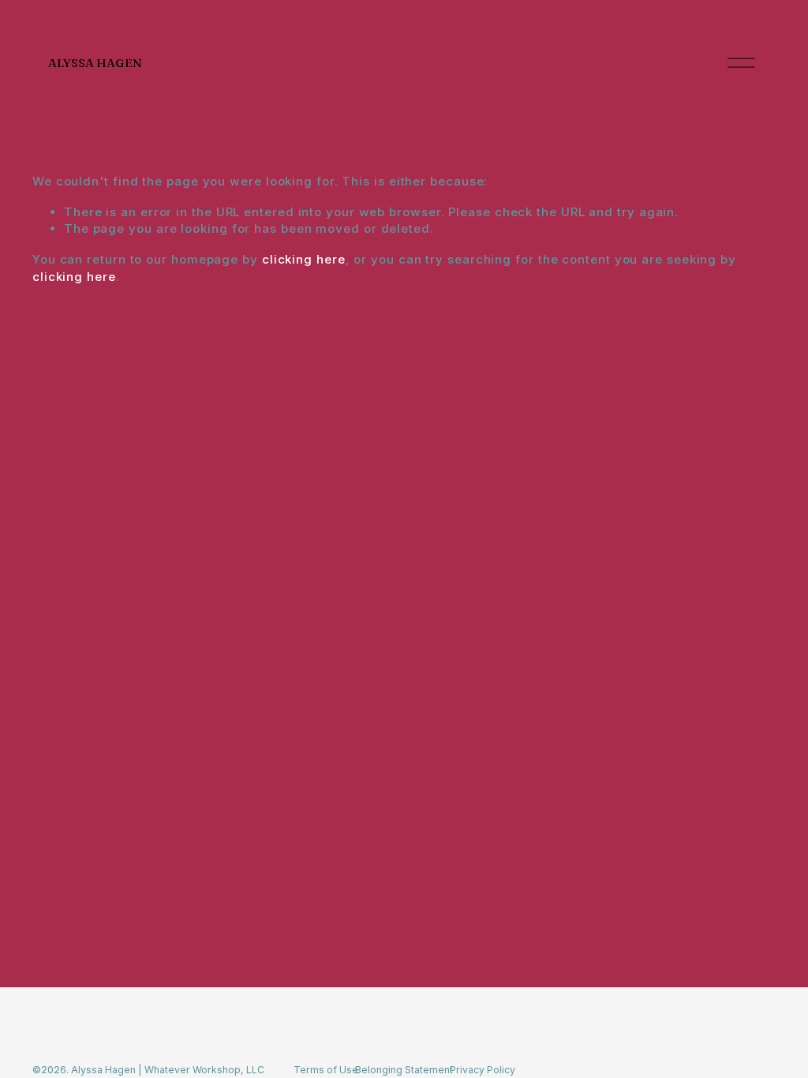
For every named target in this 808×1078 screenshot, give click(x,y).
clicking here (304, 259)
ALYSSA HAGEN (95, 62)
